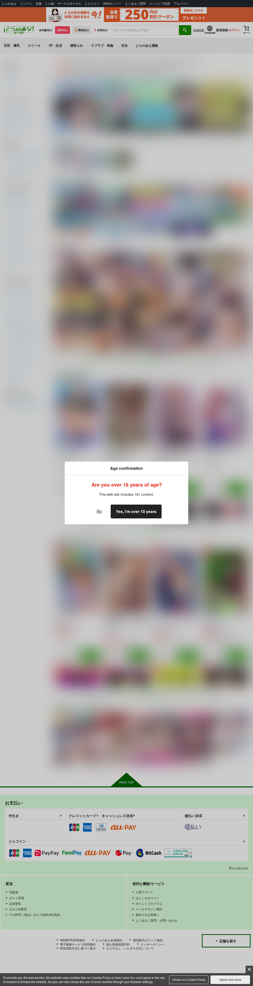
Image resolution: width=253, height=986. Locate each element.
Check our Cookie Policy (188, 979)
